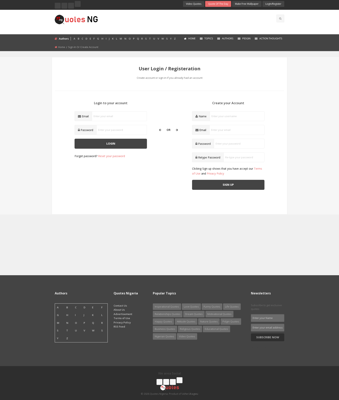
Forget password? (100, 156)
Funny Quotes (212, 306)
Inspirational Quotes (167, 306)
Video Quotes (193, 3)
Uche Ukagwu (190, 393)
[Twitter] (64, 6)
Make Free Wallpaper (247, 3)
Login (110, 143)
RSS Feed (119, 326)
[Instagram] (71, 6)
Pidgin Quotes (230, 321)
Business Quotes (165, 329)
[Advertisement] (185, 21)
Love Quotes (191, 306)
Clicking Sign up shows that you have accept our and (227, 171)
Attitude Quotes (186, 321)
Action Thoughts (270, 38)
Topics (208, 38)
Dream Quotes (194, 314)
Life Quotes (232, 306)
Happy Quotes (163, 321)
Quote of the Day (218, 3)
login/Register (273, 3)
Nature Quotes (209, 321)
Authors (227, 38)
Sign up (228, 184)
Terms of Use (122, 318)
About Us (119, 309)
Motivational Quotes (219, 314)
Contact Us (120, 305)
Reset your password (111, 156)
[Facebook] (58, 6)
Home (192, 38)
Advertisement (123, 314)
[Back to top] (326, 375)
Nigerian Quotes (164, 336)
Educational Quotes (216, 329)
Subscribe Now (267, 337)
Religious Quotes (190, 329)
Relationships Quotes (167, 314)
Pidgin (246, 38)
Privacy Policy (215, 173)
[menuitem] (190, 38)
